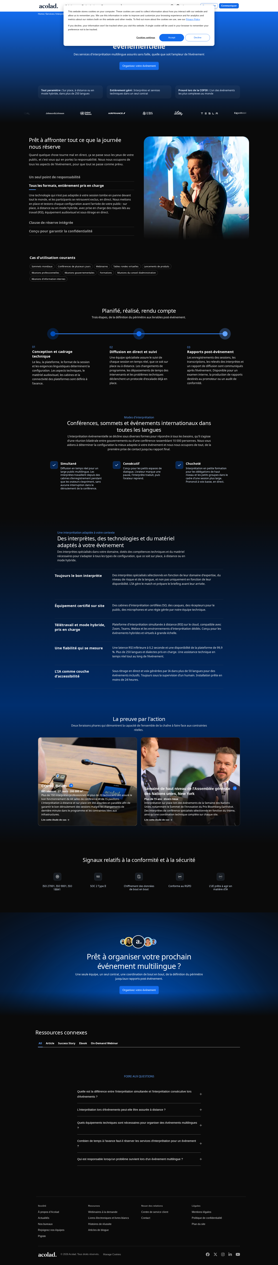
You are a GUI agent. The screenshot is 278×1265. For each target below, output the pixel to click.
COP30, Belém (54, 786)
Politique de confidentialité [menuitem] (207, 1218)
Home (41, 14)
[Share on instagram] (223, 1254)
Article (50, 1043)
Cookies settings (145, 37)
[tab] (81, 177)
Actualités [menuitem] (43, 1218)
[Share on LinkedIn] (230, 1254)
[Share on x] (215, 1254)
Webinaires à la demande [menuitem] (102, 1212)
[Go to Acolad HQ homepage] (48, 5)
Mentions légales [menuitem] (201, 1212)
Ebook (83, 1043)
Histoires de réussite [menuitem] (99, 1224)
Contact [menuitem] (145, 1218)
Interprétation (62, 14)
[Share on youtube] (238, 1254)
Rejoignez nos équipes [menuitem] (51, 1230)
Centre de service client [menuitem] (154, 1212)
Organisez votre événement (139, 65)
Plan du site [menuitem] (198, 1224)
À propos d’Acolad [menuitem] (48, 1212)
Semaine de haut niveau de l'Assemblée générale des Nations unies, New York (187, 791)
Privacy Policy (193, 19)
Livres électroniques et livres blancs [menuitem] (108, 1218)
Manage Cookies (112, 1254)
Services (50, 14)
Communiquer (229, 6)
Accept (171, 37)
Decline (197, 37)
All (40, 1043)
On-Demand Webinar (104, 1043)
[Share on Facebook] (208, 1254)
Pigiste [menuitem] (42, 1236)
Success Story (66, 1043)
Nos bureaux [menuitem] (45, 1224)
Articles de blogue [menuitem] (98, 1230)
